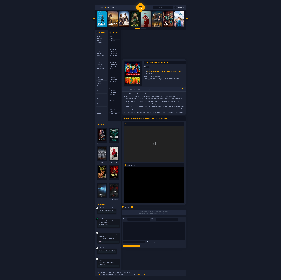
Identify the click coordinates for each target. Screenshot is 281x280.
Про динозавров (113, 84)
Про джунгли (112, 118)
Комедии (99, 57)
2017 (98, 103)
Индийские (99, 53)
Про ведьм (112, 109)
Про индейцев (113, 79)
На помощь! (114, 181)
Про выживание (113, 86)
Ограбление (101, 266)
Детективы (99, 47)
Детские (111, 88)
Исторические (100, 55)
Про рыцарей (112, 66)
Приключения (100, 68)
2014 (98, 109)
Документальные (101, 49)
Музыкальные (177, 71)
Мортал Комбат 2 (101, 144)
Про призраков (113, 77)
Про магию (112, 105)
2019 (98, 99)
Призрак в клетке (102, 212)
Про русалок (112, 96)
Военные (99, 45)
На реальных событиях (112, 99)
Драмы (98, 51)
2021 (98, 94)
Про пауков (112, 94)
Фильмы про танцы (132, 57)
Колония (114, 144)
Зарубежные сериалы (100, 112)
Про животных (113, 113)
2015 (98, 107)
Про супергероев (114, 60)
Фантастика (100, 79)
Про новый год (113, 90)
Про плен (111, 73)
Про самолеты (113, 64)
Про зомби (112, 40)
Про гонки (112, 71)
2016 (98, 105)
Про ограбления (113, 115)
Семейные (99, 70)
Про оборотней (113, 55)
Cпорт (98, 73)
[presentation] (94, 19)
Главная (101, 7)
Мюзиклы (99, 66)
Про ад (111, 36)
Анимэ (98, 36)
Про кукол (112, 75)
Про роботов (112, 81)
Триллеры (99, 75)
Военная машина (114, 199)
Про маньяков (113, 53)
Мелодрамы (100, 62)
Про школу (112, 111)
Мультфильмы (100, 64)
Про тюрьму (112, 42)
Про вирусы (112, 107)
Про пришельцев (113, 58)
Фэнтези (99, 81)
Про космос (112, 45)
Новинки (99, 83)
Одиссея (102, 162)
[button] (179, 7)
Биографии (99, 38)
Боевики (99, 40)
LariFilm (124, 57)
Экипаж (100, 252)
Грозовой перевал (102, 181)
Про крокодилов (113, 62)
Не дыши (101, 241)
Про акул (111, 38)
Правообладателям (112, 7)
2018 (98, 101)
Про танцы (112, 68)
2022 (98, 92)
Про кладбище (113, 92)
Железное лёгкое (102, 226)
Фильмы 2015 (159, 71)
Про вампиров (113, 51)
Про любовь (112, 49)
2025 (98, 86)
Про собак (112, 47)
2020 (98, 96)
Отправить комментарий (130, 246)
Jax (150, 89)
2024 (98, 88)
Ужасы (98, 77)
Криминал (99, 60)
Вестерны (99, 42)
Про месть (112, 102)
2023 (98, 90)
